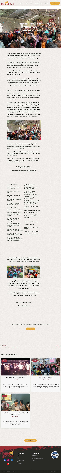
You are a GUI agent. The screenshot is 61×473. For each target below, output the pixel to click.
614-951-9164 (35, 460)
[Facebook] (5, 460)
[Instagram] (8, 460)
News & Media (20, 460)
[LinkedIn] (12, 460)
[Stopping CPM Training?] (45, 366)
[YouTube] (8, 464)
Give (18, 457)
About (18, 461)
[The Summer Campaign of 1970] (15, 366)
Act (18, 458)
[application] (23, 3)
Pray (18, 455)
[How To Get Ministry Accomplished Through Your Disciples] (15, 402)
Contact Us (19, 463)
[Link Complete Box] (15, 411)
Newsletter (30, 33)
